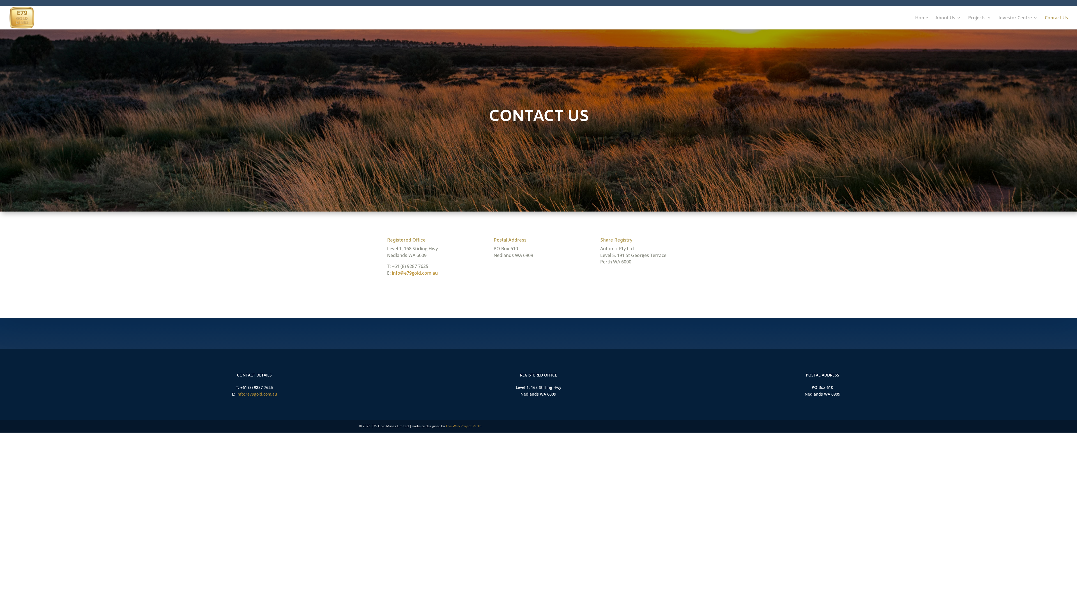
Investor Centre (1015, 18)
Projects (977, 18)
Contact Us (1056, 18)
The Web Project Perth (464, 426)
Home (921, 18)
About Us (945, 18)
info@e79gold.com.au (415, 273)
